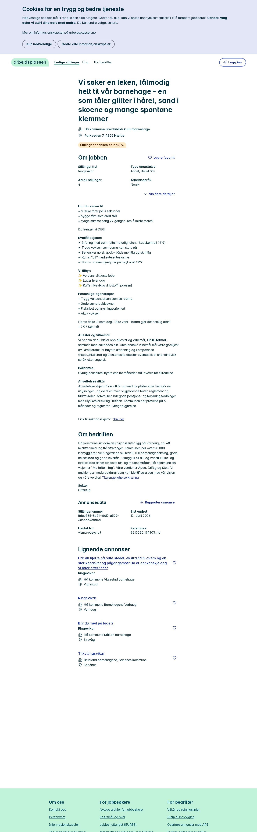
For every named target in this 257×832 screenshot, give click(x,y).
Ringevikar (87, 598)
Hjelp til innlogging (180, 817)
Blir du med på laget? (95, 623)
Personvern (57, 817)
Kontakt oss (57, 809)
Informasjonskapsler (64, 824)
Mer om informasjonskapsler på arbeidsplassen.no (59, 32)
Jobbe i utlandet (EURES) (118, 824)
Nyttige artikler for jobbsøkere (121, 809)
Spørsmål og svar (112, 817)
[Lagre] (174, 562)
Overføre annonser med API (187, 824)
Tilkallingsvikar (91, 653)
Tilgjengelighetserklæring (120, 477)
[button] (157, 502)
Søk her (118, 419)
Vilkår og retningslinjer (183, 809)
